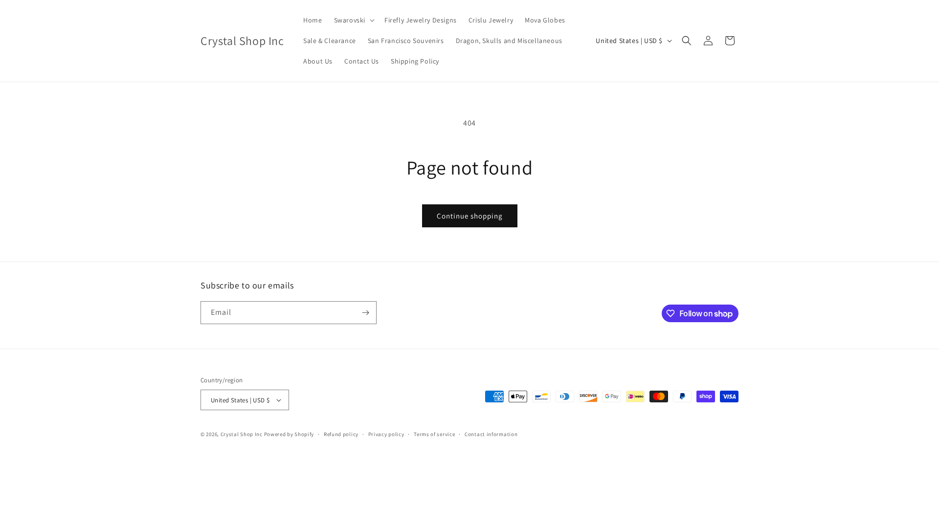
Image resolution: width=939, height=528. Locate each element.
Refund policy (341, 434)
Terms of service (434, 434)
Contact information (491, 434)
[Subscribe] (365, 312)
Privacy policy (386, 434)
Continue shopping (470, 215)
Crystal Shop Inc (242, 434)
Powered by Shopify (289, 434)
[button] (353, 20)
